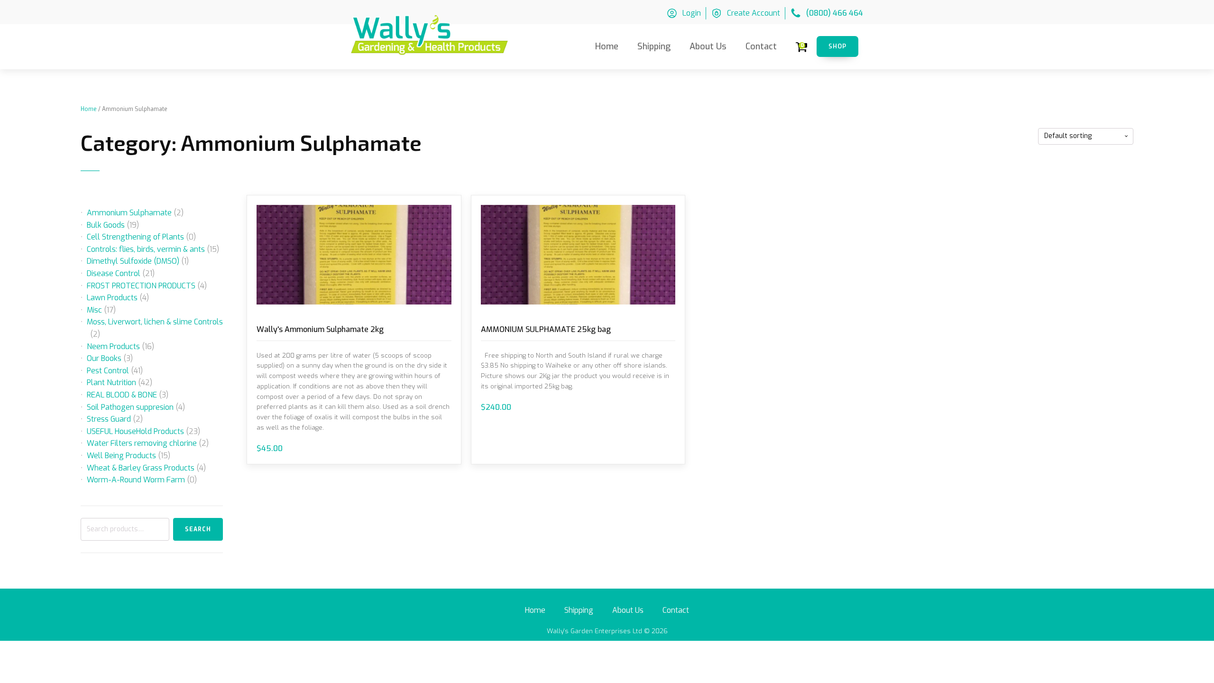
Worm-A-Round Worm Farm (136, 480)
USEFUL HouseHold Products (135, 431)
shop (837, 46)
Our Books (104, 358)
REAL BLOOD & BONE (122, 395)
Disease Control (113, 273)
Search (198, 529)
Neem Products (113, 346)
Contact (761, 46)
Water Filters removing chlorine (142, 443)
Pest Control (108, 371)
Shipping (654, 46)
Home (606, 46)
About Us (708, 46)
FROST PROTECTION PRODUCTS (141, 286)
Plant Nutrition (111, 383)
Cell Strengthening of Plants (135, 237)
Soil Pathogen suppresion (130, 407)
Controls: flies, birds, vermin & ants (146, 249)
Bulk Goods (106, 225)
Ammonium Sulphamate (129, 213)
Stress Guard (109, 419)
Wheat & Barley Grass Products (140, 468)
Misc (94, 310)
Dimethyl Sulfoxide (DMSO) (133, 261)
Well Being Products (121, 456)
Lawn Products (112, 298)
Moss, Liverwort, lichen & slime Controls (155, 322)
